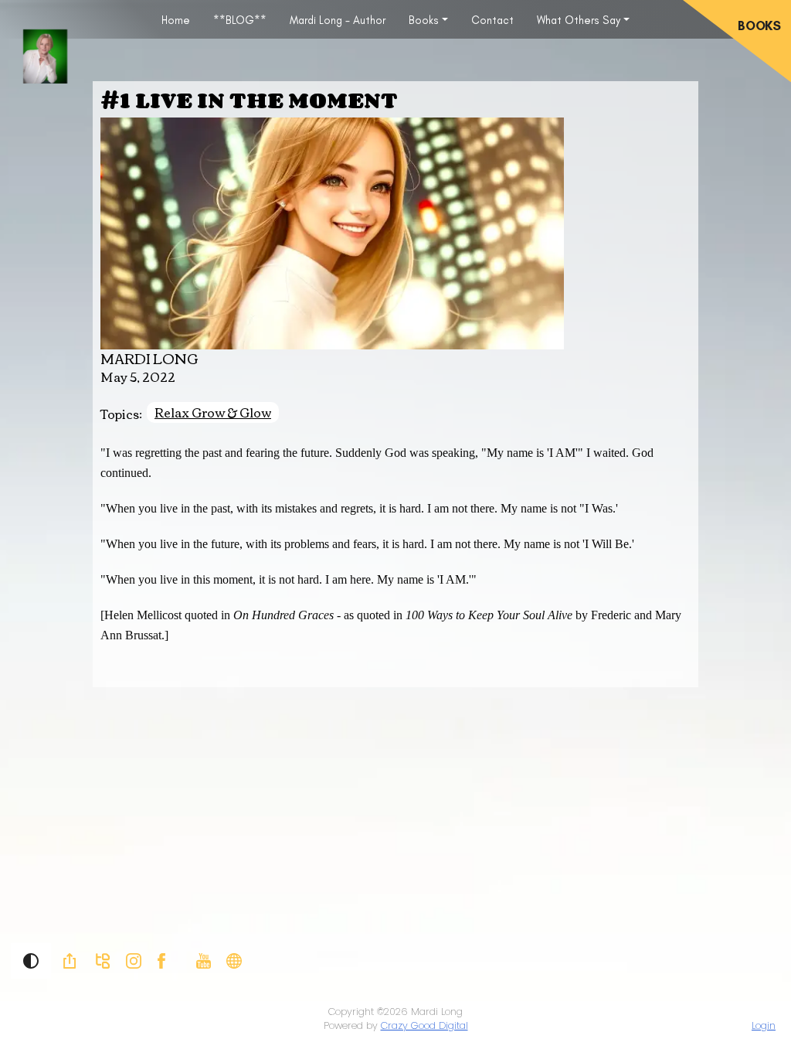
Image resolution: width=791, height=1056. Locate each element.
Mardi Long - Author (337, 20)
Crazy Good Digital (424, 1025)
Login (764, 1025)
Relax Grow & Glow (212, 412)
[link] (69, 960)
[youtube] (203, 960)
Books (424, 20)
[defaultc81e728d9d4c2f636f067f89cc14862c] (234, 960)
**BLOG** (239, 20)
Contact (492, 20)
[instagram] (133, 960)
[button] (31, 960)
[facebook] (161, 960)
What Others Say (578, 20)
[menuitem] (176, 19)
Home (175, 20)
